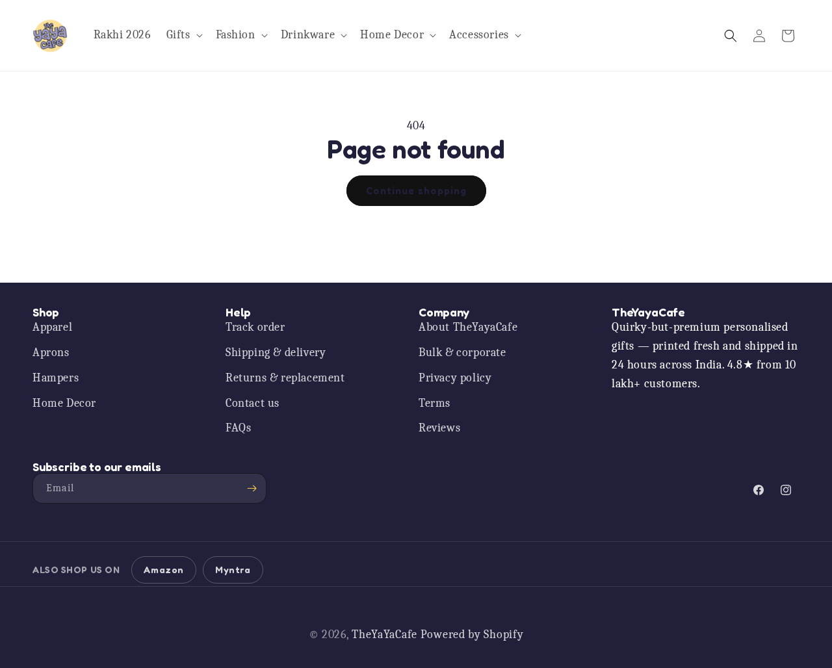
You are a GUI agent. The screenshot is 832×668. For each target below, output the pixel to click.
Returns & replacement (285, 378)
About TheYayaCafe (468, 327)
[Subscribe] (251, 488)
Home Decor (64, 403)
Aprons (51, 352)
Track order (255, 327)
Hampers (55, 378)
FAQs (238, 428)
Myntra (233, 569)
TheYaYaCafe (384, 634)
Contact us (253, 403)
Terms (434, 403)
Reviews (439, 428)
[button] (183, 35)
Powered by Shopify (472, 634)
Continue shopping (416, 191)
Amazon (164, 569)
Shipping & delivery (276, 352)
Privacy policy (455, 378)
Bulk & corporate (462, 352)
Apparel (52, 327)
